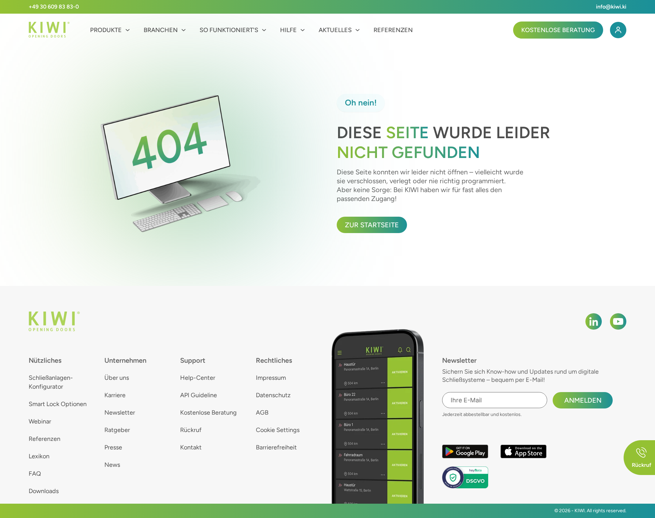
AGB (262, 412)
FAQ (35, 473)
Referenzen (393, 30)
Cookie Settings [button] (278, 430)
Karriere (115, 395)
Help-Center (197, 378)
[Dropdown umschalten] (127, 30)
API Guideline (198, 395)
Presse (113, 447)
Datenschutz (273, 395)
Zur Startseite (372, 225)
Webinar (40, 421)
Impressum (271, 378)
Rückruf (191, 430)
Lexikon (39, 456)
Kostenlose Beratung (558, 30)
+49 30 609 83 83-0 (54, 6)
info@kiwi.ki (611, 6)
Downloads (44, 491)
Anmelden (582, 400)
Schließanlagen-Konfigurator (51, 382)
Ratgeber (117, 430)
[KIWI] (49, 30)
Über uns (116, 378)
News (112, 465)
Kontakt (191, 447)
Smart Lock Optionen (58, 404)
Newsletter (119, 412)
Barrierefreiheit (276, 447)
